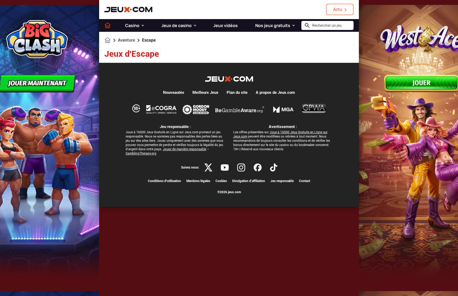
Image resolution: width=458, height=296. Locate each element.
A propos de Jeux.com (275, 92)
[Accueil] (107, 25)
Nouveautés (173, 92)
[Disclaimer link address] (161, 109)
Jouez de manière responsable (184, 149)
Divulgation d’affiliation (248, 181)
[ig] (241, 167)
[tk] (273, 167)
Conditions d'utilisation (164, 181)
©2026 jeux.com (229, 192)
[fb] (258, 167)
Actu (337, 9)
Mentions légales (198, 181)
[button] (143, 25)
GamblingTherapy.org (141, 153)
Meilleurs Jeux (205, 92)
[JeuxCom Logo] (128, 9)
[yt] (225, 167)
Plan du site (237, 92)
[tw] (208, 167)
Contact (304, 181)
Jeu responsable (282, 181)
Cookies (221, 181)
